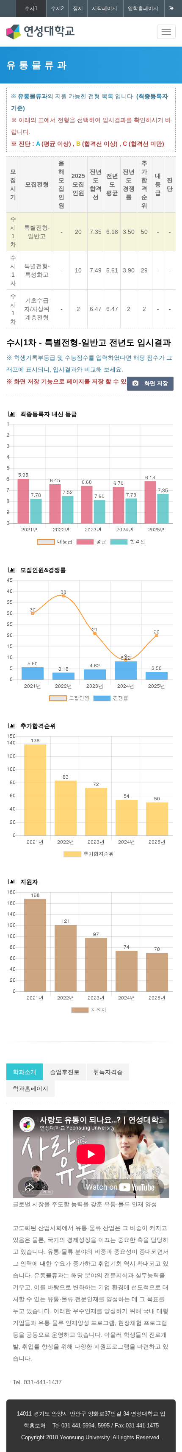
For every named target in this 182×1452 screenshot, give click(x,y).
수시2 (57, 8)
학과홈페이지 (30, 1088)
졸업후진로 (65, 1072)
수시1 (31, 8)
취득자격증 (108, 1072)
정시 (78, 8)
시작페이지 (104, 8)
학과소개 (24, 1072)
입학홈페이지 (143, 8)
